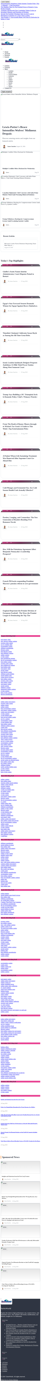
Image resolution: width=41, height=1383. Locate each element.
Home (6, 52)
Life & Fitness (12, 74)
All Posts (7, 53)
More (6, 69)
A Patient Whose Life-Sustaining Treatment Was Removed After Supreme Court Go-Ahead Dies (20, 458)
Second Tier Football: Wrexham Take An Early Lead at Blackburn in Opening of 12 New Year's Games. (17, 14)
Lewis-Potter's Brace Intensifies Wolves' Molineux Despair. (19, 130)
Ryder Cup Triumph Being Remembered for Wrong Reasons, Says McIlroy (18, 1107)
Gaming (10, 71)
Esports (7, 57)
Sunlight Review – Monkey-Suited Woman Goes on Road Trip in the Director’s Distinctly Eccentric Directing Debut (21, 1326)
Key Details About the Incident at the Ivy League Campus (21, 1334)
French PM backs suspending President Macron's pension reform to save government (20, 582)
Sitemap (15, 1380)
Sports (10, 83)
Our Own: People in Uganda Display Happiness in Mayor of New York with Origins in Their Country (21, 1330)
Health (10, 72)
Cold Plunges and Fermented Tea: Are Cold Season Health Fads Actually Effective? (20, 489)
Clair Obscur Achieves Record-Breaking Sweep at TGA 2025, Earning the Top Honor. (20, 1141)
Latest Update (5, 1)
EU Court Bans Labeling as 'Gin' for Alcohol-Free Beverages (21, 1342)
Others (10, 79)
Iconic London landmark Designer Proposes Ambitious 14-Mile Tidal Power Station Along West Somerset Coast (20, 365)
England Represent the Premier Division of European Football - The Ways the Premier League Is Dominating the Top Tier (20, 613)
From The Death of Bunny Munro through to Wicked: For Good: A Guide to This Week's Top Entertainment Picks (20, 426)
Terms (11, 1380)
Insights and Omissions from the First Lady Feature (13, 1099)
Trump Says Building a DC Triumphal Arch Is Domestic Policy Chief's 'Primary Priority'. (20, 396)
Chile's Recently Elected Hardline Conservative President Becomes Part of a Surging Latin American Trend (20, 1219)
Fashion (7, 65)
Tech (9, 84)
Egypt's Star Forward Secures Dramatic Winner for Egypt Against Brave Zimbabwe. (20, 305)
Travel (10, 86)
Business (7, 55)
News (10, 78)
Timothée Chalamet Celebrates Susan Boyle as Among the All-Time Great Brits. (20, 334)
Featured (7, 67)
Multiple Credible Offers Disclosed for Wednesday (18, 168)
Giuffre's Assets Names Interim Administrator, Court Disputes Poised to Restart (18, 274)
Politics (10, 81)
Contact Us (8, 88)
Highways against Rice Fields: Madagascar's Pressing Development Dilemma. (22, 1346)
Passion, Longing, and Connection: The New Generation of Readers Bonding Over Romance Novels (20, 519)
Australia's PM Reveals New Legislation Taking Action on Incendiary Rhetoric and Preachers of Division (18, 11)
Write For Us (5, 1380)
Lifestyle (11, 76)
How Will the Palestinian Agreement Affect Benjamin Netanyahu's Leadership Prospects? (19, 551)
